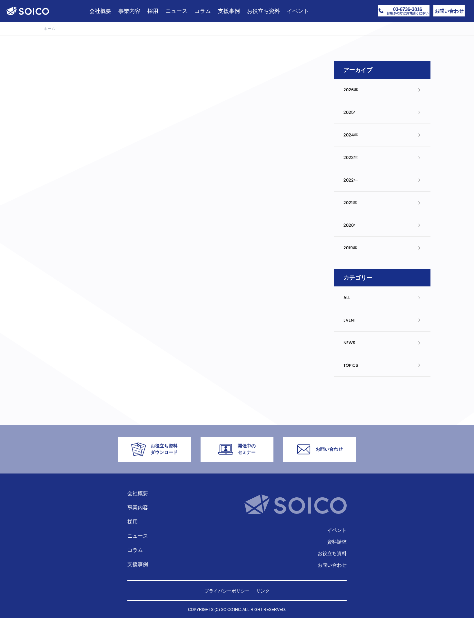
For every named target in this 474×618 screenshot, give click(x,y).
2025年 (350, 112)
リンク (263, 591)
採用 (132, 521)
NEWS (349, 343)
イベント (337, 530)
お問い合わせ (332, 565)
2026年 (350, 90)
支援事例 (137, 564)
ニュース (137, 536)
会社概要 (137, 493)
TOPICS (350, 365)
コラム (135, 550)
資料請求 (337, 541)
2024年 (350, 135)
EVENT (349, 320)
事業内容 (137, 507)
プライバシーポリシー (227, 591)
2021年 (350, 203)
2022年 (350, 180)
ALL (346, 297)
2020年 (350, 225)
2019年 (350, 248)
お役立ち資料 (332, 553)
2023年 (350, 157)
